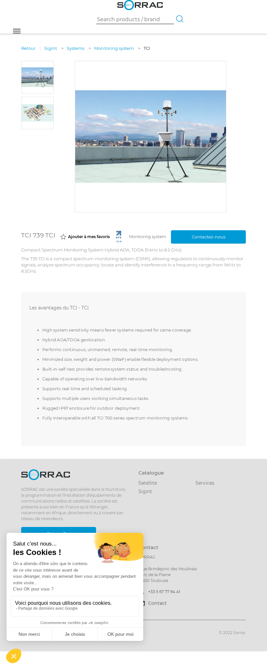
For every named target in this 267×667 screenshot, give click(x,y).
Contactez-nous (208, 236)
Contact (157, 603)
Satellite (147, 483)
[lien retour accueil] (140, 5)
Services (204, 483)
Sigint (145, 491)
